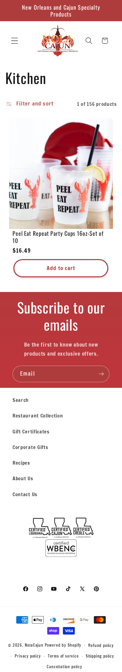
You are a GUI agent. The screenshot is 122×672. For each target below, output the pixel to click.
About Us (23, 478)
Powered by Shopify (63, 645)
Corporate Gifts (30, 447)
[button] (15, 41)
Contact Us (25, 494)
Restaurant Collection (38, 415)
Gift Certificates (31, 431)
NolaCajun (34, 645)
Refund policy (101, 645)
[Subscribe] (101, 374)
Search (21, 399)
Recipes (21, 462)
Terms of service (63, 656)
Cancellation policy (64, 667)
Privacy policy (28, 656)
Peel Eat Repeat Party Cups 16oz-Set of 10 (58, 237)
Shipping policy (100, 656)
